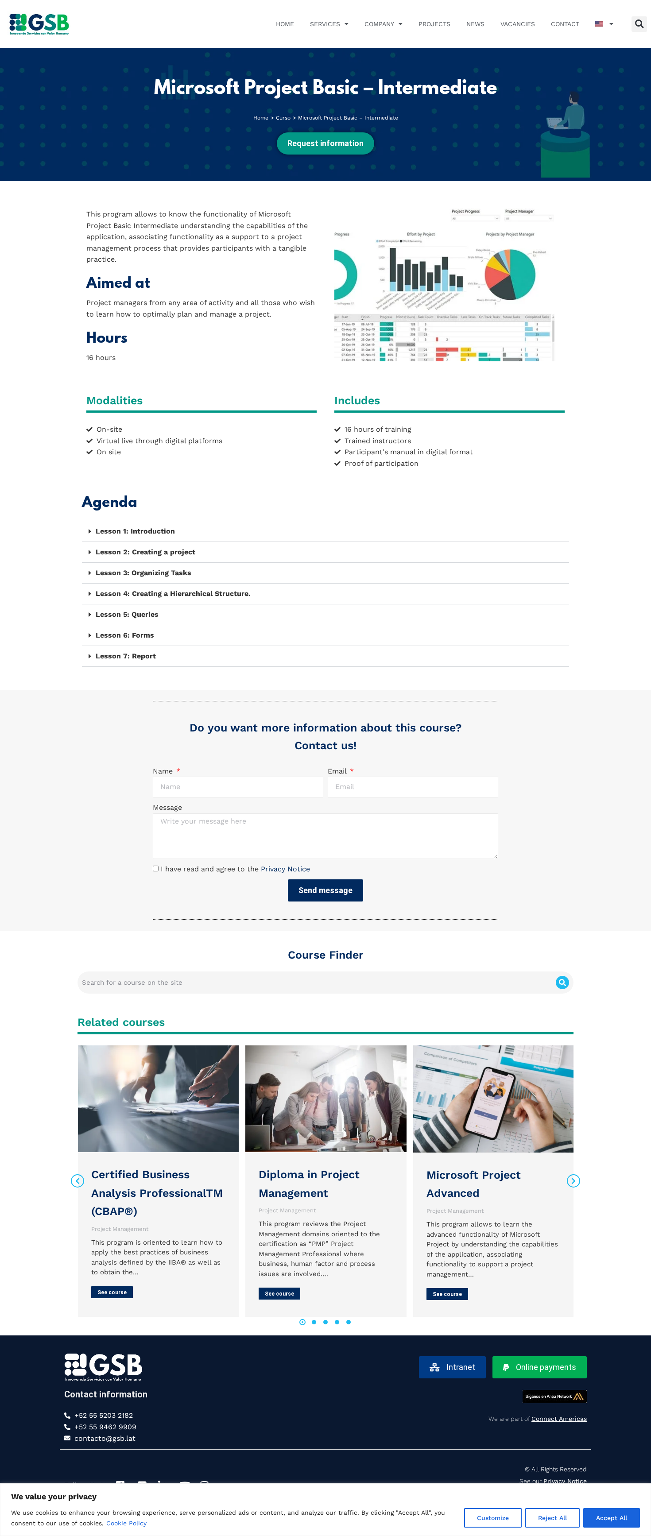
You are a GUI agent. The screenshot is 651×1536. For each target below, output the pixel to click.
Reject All (552, 1517)
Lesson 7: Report (126, 656)
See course (112, 1292)
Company (379, 23)
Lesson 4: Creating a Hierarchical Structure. (173, 593)
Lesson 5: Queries (127, 614)
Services (325, 23)
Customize (493, 1517)
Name (164, 771)
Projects (434, 23)
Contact (565, 23)
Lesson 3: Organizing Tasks (143, 573)
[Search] (562, 982)
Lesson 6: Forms (125, 635)
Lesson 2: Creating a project (145, 552)
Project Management (119, 1229)
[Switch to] (604, 24)
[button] (639, 24)
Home (285, 23)
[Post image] (158, 1098)
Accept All (611, 1517)
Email (338, 771)
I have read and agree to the (235, 869)
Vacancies (517, 23)
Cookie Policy (126, 1523)
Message (167, 807)
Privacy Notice (285, 869)
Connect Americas (559, 1418)
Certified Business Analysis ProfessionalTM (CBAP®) (157, 1193)
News (475, 23)
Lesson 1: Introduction (135, 531)
